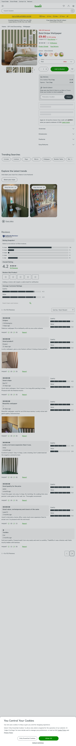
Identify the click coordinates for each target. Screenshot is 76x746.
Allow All (48, 738)
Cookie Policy (62, 730)
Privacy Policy (8, 733)
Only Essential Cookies (27, 738)
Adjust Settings (38, 743)
